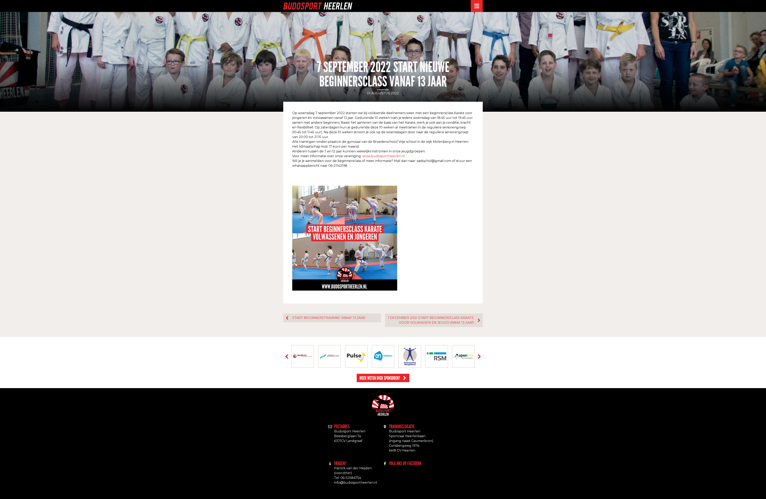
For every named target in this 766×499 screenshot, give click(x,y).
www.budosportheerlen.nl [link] (383, 156)
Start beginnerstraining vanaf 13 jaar (328, 318)
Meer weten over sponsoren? (379, 378)
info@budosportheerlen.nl (355, 482)
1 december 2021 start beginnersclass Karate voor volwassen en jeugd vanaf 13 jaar (431, 320)
